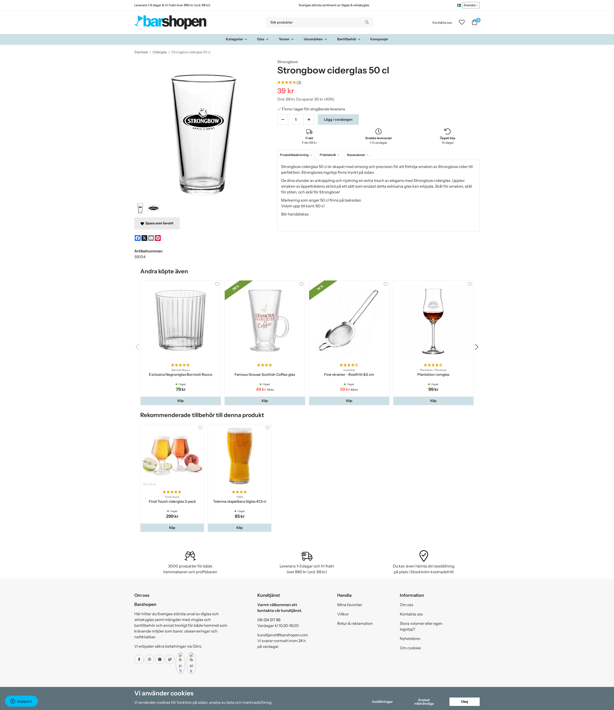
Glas (260, 39)
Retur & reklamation (355, 623)
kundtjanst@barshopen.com (282, 634)
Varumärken (313, 39)
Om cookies (410, 647)
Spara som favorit (158, 223)
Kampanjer (379, 39)
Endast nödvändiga (424, 701)
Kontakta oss (442, 22)
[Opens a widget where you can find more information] (21, 702)
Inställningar (382, 701)
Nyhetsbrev (410, 638)
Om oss (406, 604)
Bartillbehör (346, 39)
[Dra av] (282, 119)
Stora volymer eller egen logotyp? (421, 626)
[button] (181, 401)
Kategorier (234, 39)
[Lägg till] (308, 119)
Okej (464, 701)
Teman (284, 39)
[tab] (297, 155)
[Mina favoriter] (462, 22)
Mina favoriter (349, 604)
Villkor (343, 614)
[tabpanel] (378, 195)
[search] (366, 22)
